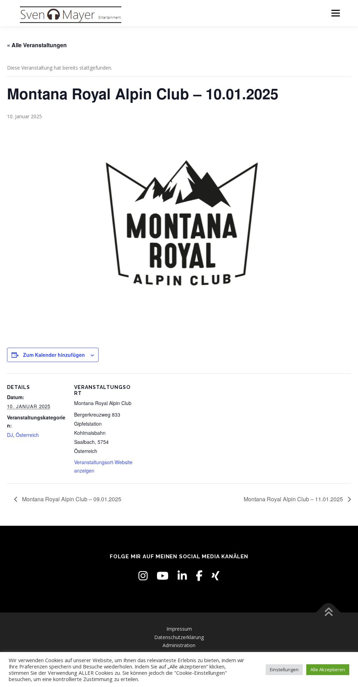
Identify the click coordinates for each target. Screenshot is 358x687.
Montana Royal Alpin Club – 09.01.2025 (71, 499)
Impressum (179, 628)
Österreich (27, 434)
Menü (335, 13)
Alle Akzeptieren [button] (327, 669)
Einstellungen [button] (284, 669)
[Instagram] (143, 575)
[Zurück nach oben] (328, 612)
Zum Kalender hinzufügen (54, 354)
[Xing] (216, 575)
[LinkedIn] (182, 575)
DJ (10, 434)
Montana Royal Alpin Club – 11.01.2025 (294, 499)
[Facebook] (199, 575)
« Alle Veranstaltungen (37, 45)
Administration (179, 645)
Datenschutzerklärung (179, 637)
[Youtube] (163, 575)
